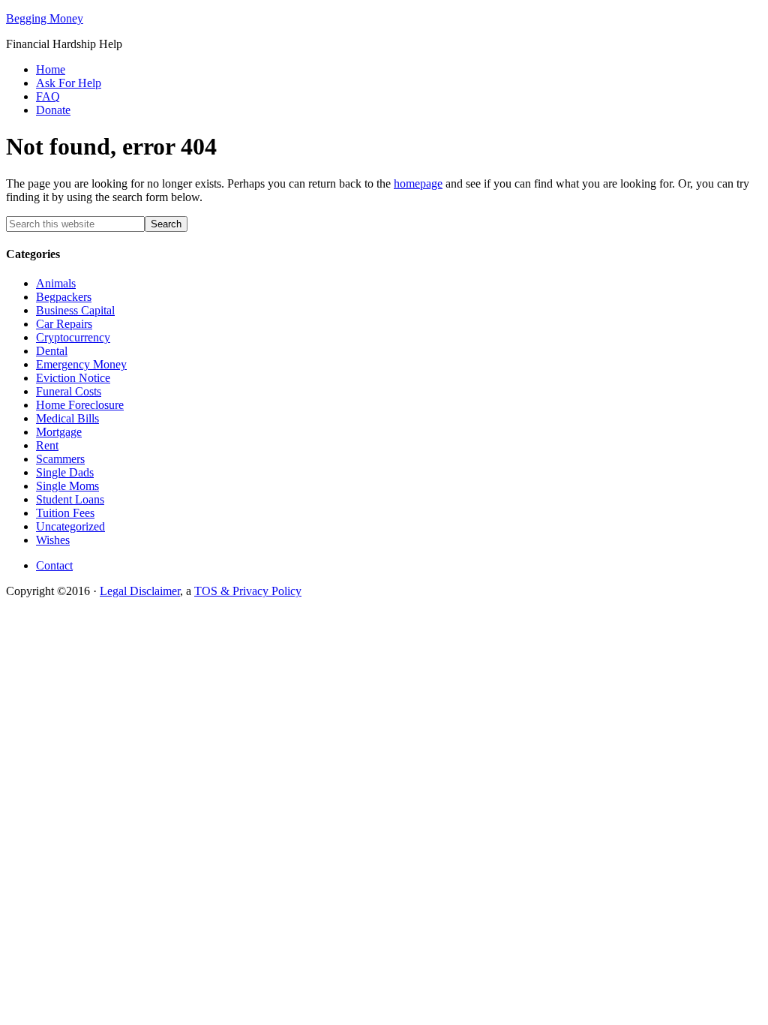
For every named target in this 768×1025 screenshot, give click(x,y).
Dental (52, 350)
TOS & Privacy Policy (248, 591)
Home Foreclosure (80, 404)
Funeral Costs (68, 391)
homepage (418, 183)
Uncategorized (70, 526)
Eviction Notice (73, 377)
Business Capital (75, 310)
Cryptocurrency (73, 337)
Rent (47, 445)
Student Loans (70, 499)
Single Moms (67, 485)
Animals (56, 283)
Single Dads (65, 472)
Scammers (60, 458)
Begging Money (44, 18)
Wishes (53, 540)
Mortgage (59, 431)
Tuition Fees (65, 512)
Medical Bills (67, 418)
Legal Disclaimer (140, 591)
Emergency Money (81, 364)
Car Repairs (64, 323)
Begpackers (64, 296)
